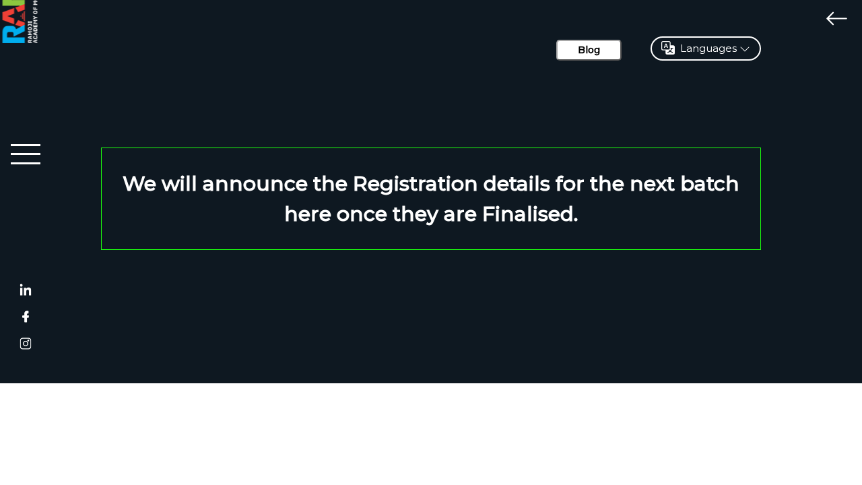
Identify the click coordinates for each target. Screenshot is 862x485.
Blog (589, 50)
